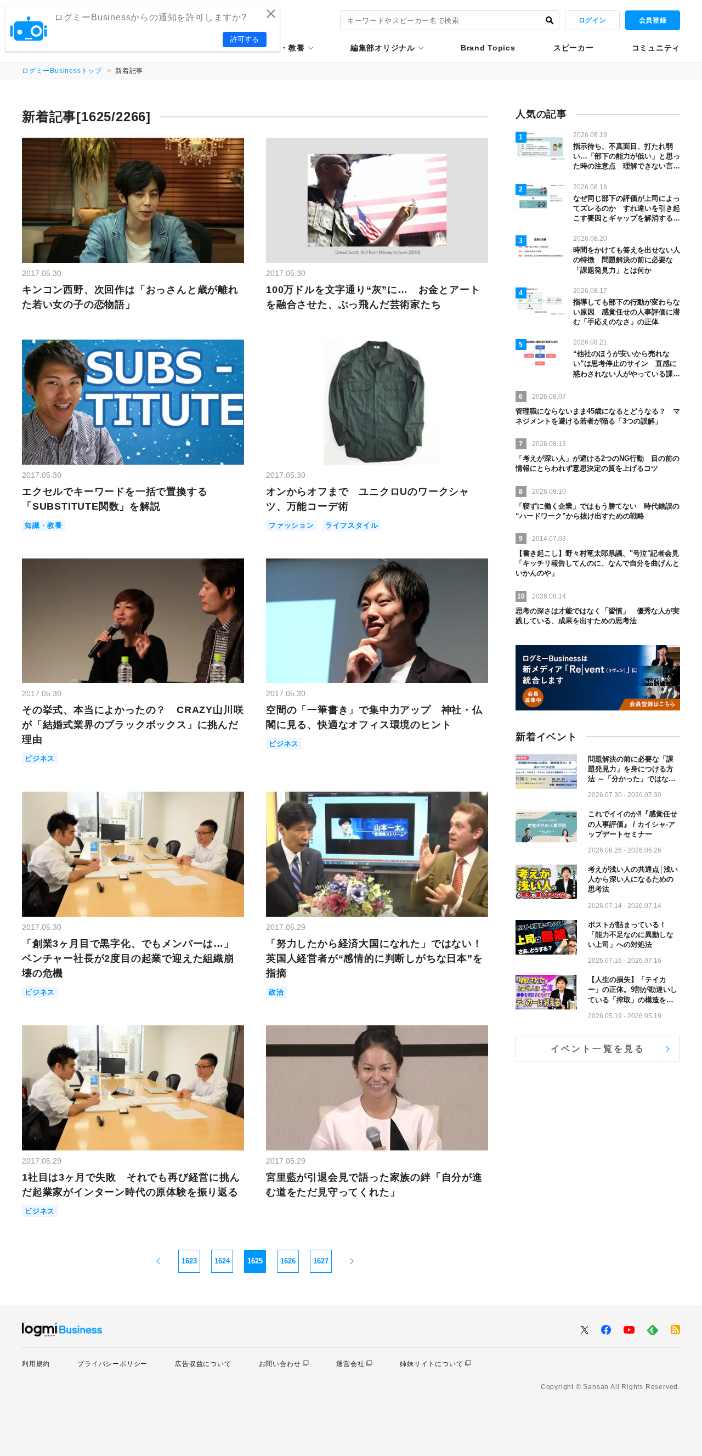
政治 (276, 992)
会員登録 (652, 20)
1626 (288, 1261)
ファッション (291, 525)
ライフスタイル (351, 525)
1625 (255, 1261)
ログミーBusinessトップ (62, 70)
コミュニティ (656, 47)
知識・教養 (284, 47)
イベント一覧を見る (598, 1048)
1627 (321, 1261)
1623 (189, 1261)
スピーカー (573, 47)
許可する (244, 39)
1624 (222, 1261)
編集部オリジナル (382, 47)
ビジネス (40, 758)
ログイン (592, 20)
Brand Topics (488, 47)
